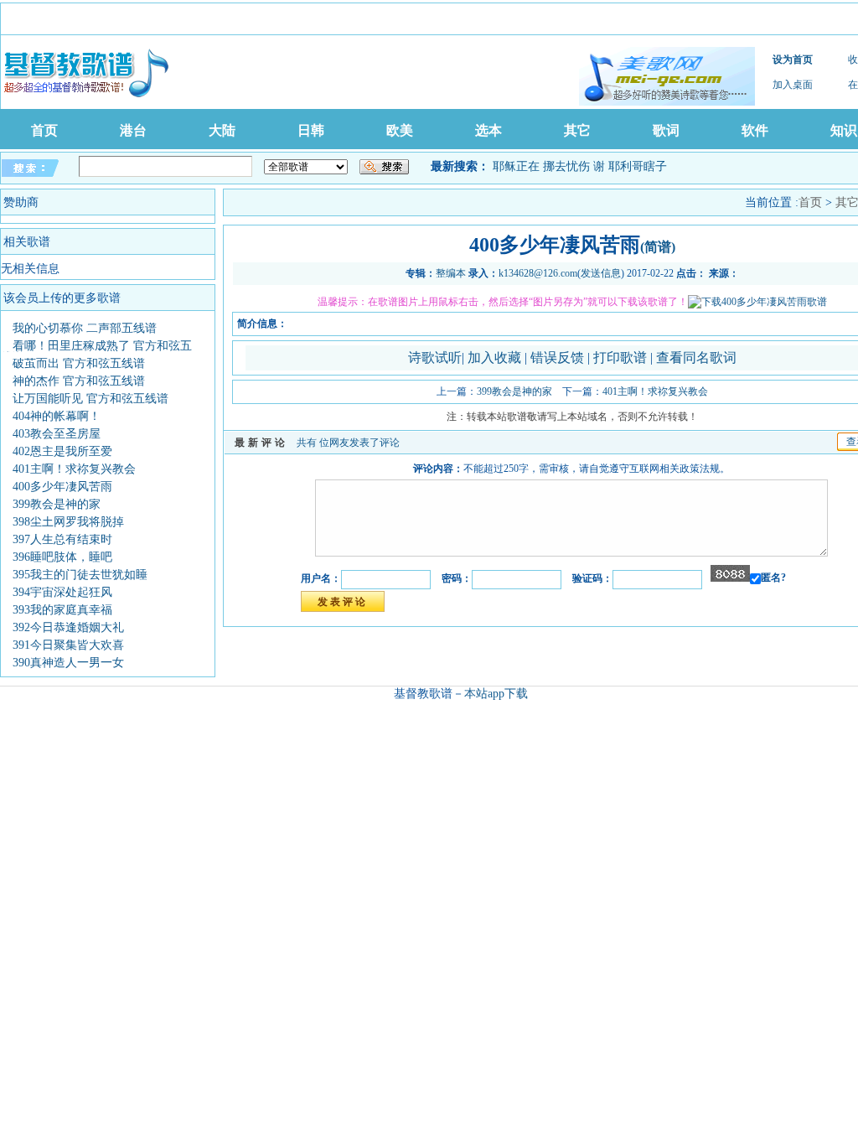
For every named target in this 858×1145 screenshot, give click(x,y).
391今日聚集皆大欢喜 (68, 645)
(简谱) (657, 247)
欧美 (399, 130)
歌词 (666, 130)
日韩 (310, 130)
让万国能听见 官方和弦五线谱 (90, 398)
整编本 (451, 273)
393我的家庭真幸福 (62, 610)
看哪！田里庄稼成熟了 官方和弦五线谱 (96, 351)
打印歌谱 (621, 357)
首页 (44, 130)
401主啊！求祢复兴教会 (74, 469)
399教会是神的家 (57, 504)
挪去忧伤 (566, 166)
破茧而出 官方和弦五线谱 (79, 363)
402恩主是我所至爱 (62, 451)
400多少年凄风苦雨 (62, 486)
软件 (755, 130)
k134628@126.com (538, 273)
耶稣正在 (516, 166)
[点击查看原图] (757, 302)
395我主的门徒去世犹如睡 (80, 574)
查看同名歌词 (696, 357)
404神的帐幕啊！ (57, 416)
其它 (577, 130)
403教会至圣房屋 (57, 433)
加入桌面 (793, 85)
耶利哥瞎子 (637, 166)
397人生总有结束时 (62, 539)
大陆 (222, 130)
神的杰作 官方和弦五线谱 (79, 381)
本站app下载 (496, 693)
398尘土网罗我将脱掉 (68, 522)
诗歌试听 (435, 357)
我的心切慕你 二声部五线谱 (85, 328)
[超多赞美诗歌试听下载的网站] (667, 76)
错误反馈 (557, 357)
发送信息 (601, 273)
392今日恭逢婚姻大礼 (68, 627)
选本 (488, 130)
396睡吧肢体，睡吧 (62, 557)
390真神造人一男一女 (68, 662)
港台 (133, 130)
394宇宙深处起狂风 (62, 592)
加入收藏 (496, 357)
